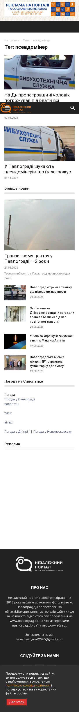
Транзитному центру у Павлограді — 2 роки (28, 258)
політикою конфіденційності (27, 685)
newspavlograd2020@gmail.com (39, 639)
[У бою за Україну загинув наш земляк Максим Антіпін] (15, 341)
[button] (73, 108)
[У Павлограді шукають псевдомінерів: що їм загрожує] (39, 143)
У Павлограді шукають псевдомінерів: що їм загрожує (37, 169)
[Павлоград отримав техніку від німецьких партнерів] (15, 292)
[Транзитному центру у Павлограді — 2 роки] (39, 224)
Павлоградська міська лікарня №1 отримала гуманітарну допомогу (47, 361)
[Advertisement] (39, 60)
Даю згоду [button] (16, 702)
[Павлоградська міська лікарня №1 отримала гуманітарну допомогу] (15, 362)
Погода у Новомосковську (52, 431)
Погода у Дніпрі (16, 431)
